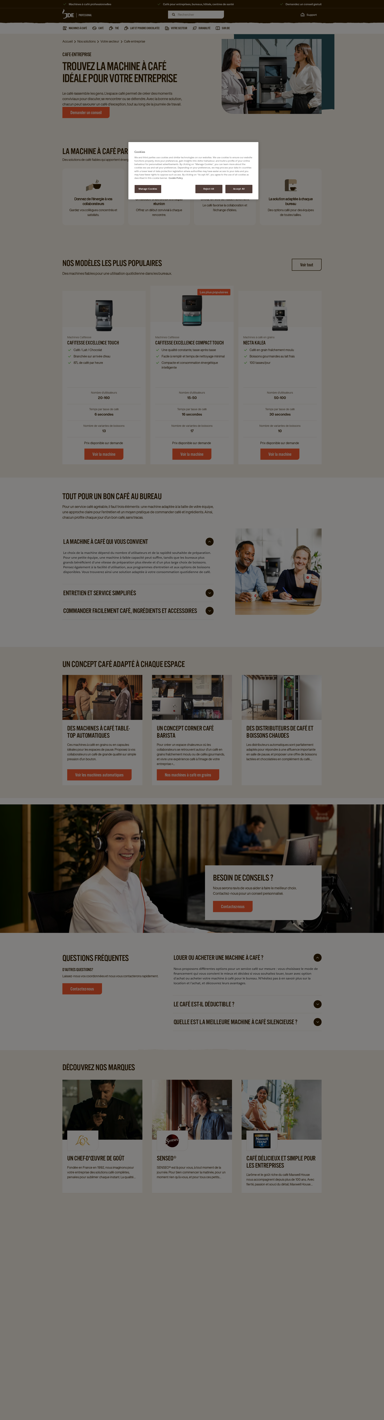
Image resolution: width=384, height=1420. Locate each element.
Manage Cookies (148, 188)
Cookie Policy (176, 178)
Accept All (239, 188)
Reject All (208, 188)
